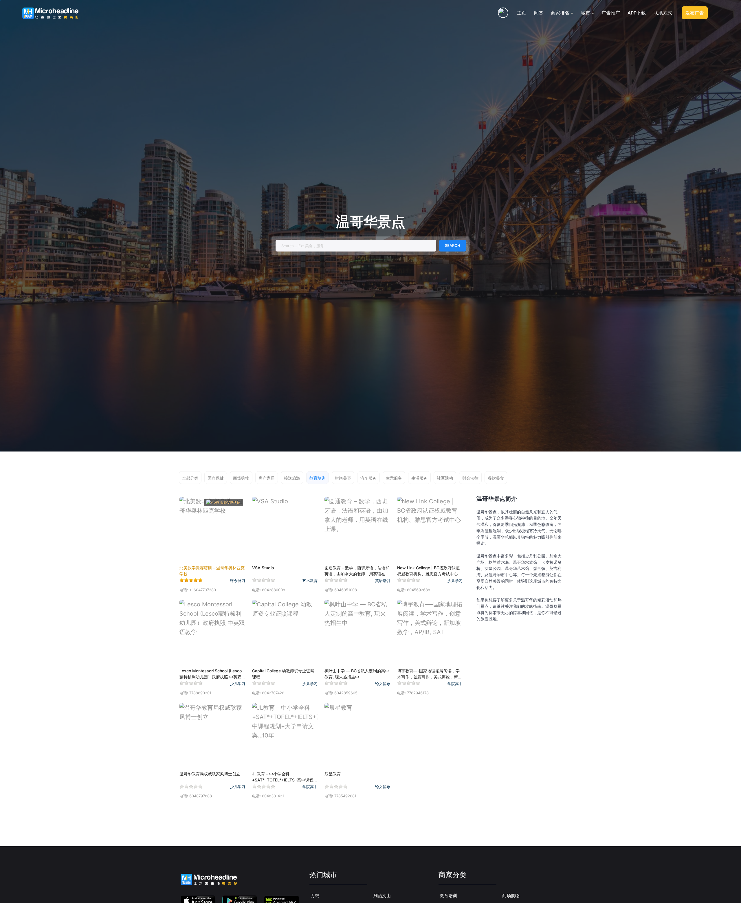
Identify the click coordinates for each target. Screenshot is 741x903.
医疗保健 (216, 478)
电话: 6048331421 (268, 796)
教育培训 (317, 478)
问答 (538, 13)
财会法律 (470, 478)
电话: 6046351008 (340, 590)
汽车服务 (368, 478)
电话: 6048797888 (195, 796)
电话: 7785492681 (340, 796)
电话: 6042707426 (268, 693)
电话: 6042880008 (268, 590)
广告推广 (610, 13)
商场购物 (241, 478)
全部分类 (190, 478)
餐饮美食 (496, 478)
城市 (585, 13)
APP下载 (637, 13)
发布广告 (694, 13)
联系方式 (663, 13)
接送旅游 (292, 478)
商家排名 (560, 13)
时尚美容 (343, 478)
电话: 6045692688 (413, 590)
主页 (521, 13)
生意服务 (394, 478)
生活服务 (419, 478)
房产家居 (266, 478)
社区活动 (445, 478)
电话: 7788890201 (195, 693)
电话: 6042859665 (340, 693)
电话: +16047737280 (197, 590)
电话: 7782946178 (413, 693)
